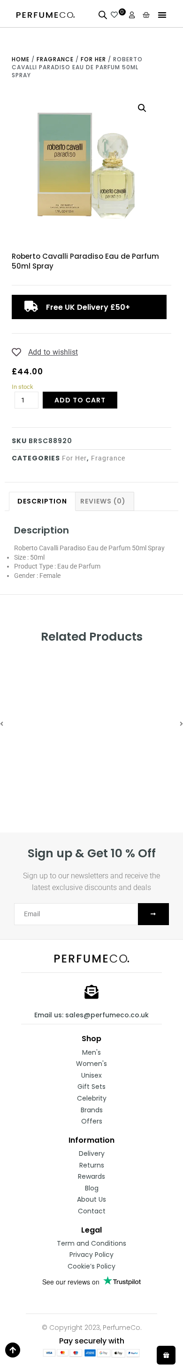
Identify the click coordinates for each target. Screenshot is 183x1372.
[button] (162, 15)
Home (21, 59)
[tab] (42, 501)
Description (42, 501)
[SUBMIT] (153, 914)
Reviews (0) (103, 501)
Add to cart (80, 400)
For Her (93, 59)
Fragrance (55, 59)
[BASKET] (146, 14)
